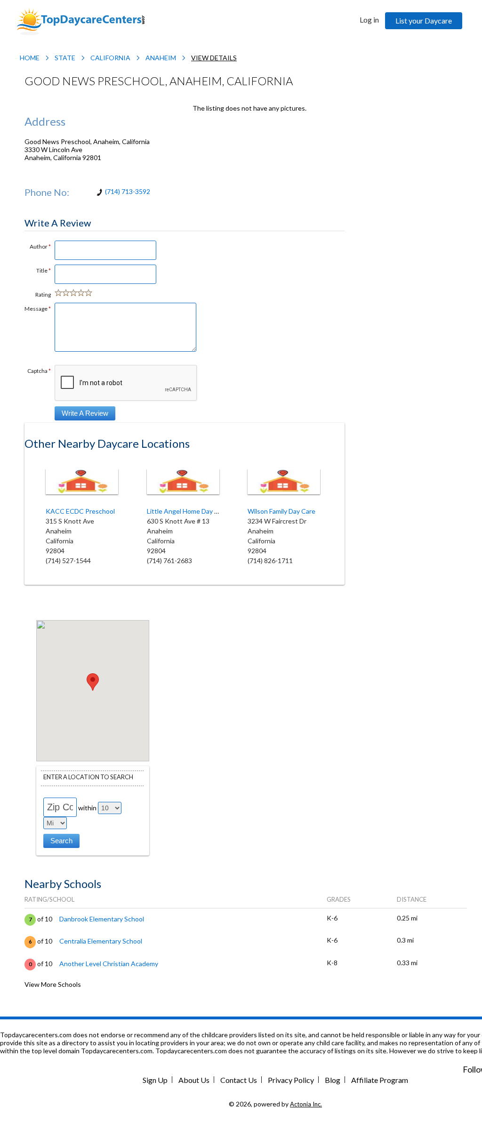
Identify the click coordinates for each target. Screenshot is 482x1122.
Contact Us (238, 1079)
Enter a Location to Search (88, 777)
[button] (93, 682)
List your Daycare (423, 20)
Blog (332, 1079)
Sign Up (155, 1079)
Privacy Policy (291, 1079)
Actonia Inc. (306, 1104)
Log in (369, 19)
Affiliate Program (379, 1079)
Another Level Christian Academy (108, 964)
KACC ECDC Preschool (80, 511)
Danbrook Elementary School (101, 919)
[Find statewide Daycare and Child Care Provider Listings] (80, 20)
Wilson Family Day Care (281, 511)
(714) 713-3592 (127, 191)
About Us (193, 1079)
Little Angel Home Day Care (187, 511)
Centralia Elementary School (100, 941)
